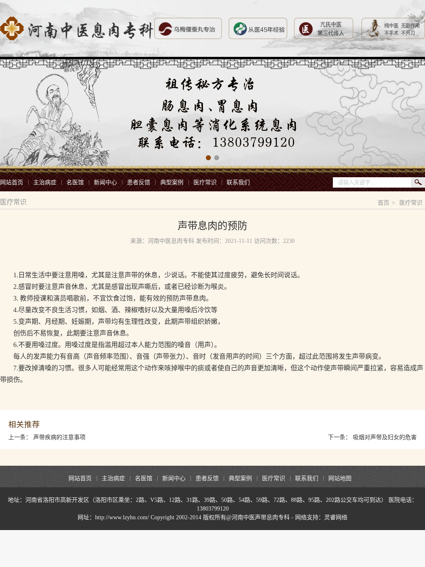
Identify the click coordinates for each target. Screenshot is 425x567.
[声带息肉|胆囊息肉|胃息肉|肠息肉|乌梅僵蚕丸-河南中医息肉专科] (77, 28)
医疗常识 (205, 182)
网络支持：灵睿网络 (321, 517)
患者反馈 (138, 182)
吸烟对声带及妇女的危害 (385, 437)
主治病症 (44, 182)
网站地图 (340, 478)
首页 (383, 203)
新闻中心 (105, 182)
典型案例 (171, 182)
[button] (208, 157)
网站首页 (11, 182)
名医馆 (75, 182)
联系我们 (238, 182)
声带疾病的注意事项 (59, 437)
